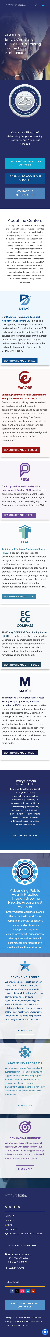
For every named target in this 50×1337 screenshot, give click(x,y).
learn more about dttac (19, 360)
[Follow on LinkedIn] (27, 1291)
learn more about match (20, 753)
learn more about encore (21, 450)
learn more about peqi (18, 515)
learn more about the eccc (21, 665)
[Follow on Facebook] (12, 1291)
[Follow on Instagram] (22, 1291)
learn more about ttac (19, 596)
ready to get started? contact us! (25, 1305)
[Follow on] (38, 1291)
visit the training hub (25, 835)
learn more (25, 1030)
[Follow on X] (17, 1291)
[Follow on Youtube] (33, 1291)
